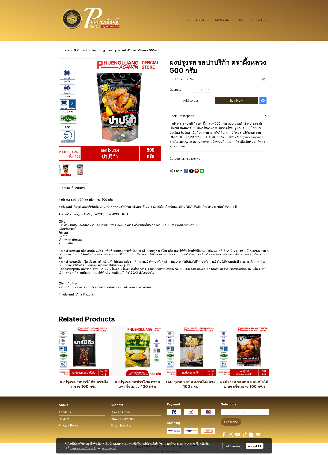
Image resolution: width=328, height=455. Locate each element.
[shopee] (251, 434)
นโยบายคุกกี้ (109, 448)
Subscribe (231, 422)
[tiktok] (244, 434)
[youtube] (238, 434)
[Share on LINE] (202, 171)
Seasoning (98, 50)
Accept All (254, 446)
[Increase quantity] (208, 89)
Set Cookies (232, 446)
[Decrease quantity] (194, 89)
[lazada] (258, 434)
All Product (80, 50)
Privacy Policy (69, 425)
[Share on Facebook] (186, 171)
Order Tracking (121, 425)
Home (65, 50)
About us (65, 412)
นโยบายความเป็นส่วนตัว (83, 448)
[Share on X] (191, 171)
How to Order (120, 412)
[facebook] (224, 434)
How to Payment (123, 419)
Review (64, 419)
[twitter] (231, 434)
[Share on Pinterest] (196, 171)
